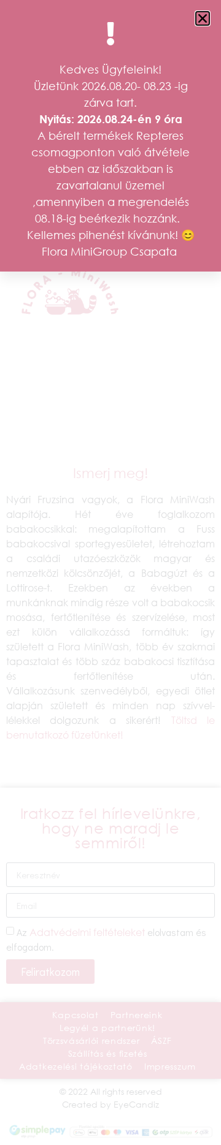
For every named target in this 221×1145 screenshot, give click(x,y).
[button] (202, 18)
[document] (110, 572)
